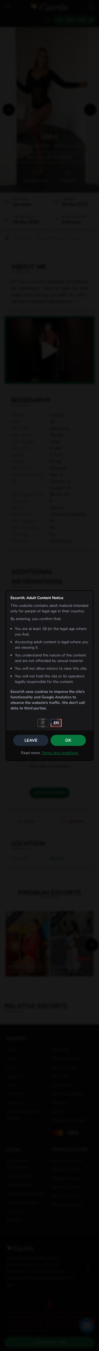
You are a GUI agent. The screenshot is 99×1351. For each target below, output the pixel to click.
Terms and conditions (60, 752)
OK (68, 740)
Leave (30, 740)
